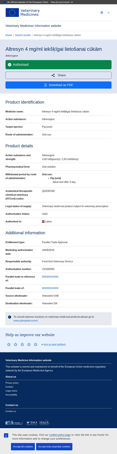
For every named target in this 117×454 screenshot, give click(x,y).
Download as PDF (61, 85)
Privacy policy (12, 383)
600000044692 (50, 276)
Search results (23, 35)
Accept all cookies (23, 446)
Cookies (9, 387)
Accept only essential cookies (54, 446)
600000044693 (50, 288)
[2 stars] (12, 344)
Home (8, 35)
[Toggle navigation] (108, 12)
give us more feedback (55, 344)
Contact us (10, 411)
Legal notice (11, 390)
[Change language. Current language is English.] (102, 12)
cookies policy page (60, 435)
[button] (58, 75)
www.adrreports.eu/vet (26, 320)
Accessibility (11, 394)
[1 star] (8, 344)
